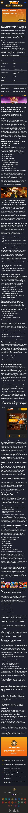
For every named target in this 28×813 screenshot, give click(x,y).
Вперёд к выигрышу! (14, 750)
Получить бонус (20, 20)
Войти (8, 5)
